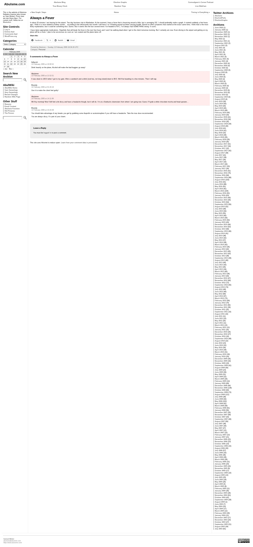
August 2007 (220, 421)
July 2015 (218, 209)
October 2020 (220, 68)
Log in (7, 30)
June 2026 (219, 28)
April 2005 (219, 484)
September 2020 (221, 70)
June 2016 (219, 184)
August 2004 (220, 502)
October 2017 (220, 148)
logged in (47, 133)
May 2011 (218, 321)
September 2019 (221, 97)
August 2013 (220, 260)
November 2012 (221, 280)
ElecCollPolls (220, 18)
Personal (42, 50)
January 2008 (220, 410)
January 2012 (220, 303)
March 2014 (219, 245)
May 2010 (218, 348)
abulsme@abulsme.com (12, 541)
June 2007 (219, 426)
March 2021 (219, 57)
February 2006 (220, 462)
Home (116, 12)
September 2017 (221, 151)
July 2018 (218, 128)
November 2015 (221, 200)
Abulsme (218, 16)
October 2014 (220, 229)
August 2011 (220, 314)
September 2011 (221, 312)
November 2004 (221, 495)
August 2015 (220, 207)
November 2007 (221, 415)
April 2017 (219, 162)
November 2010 (221, 334)
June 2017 (219, 157)
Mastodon (7, 22)
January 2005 (220, 491)
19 (25, 61)
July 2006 (218, 450)
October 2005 (220, 471)
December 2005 (221, 466)
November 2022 (221, 37)
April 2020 (219, 81)
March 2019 (219, 110)
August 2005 (220, 475)
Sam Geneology (11, 90)
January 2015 (220, 222)
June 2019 (219, 104)
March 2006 (219, 459)
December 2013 (221, 251)
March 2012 (219, 298)
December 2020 (221, 63)
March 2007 (219, 433)
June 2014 (219, 238)
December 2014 (221, 224)
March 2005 (219, 486)
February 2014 (220, 247)
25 (21, 64)
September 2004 (221, 500)
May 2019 (218, 106)
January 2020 (220, 88)
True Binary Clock (60, 6)
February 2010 (220, 354)
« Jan (5, 69)
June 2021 (219, 50)
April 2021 (219, 54)
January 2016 (220, 195)
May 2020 (218, 79)
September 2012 (221, 285)
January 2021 (220, 61)
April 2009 (219, 377)
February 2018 (220, 139)
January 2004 (220, 515)
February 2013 (220, 274)
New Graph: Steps (38, 12)
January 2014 (220, 249)
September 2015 (221, 204)
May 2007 (218, 428)
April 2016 (219, 189)
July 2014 (218, 236)
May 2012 (218, 294)
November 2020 (221, 66)
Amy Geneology (11, 92)
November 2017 (221, 146)
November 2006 (221, 441)
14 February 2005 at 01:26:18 (42, 87)
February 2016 (220, 193)
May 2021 (218, 52)
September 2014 (221, 231)
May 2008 (218, 401)
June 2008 (219, 399)
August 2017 (220, 153)
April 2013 (219, 269)
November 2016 (221, 173)
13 (5, 61)
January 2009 (220, 383)
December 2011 (221, 305)
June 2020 (219, 77)
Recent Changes (11, 95)
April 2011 (219, 323)
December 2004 (221, 493)
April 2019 (219, 108)
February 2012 (220, 301)
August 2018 (220, 126)
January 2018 (220, 142)
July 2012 (218, 289)
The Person (9, 113)
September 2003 (221, 524)
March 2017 (219, 164)
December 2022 (221, 34)
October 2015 (220, 202)
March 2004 (219, 511)
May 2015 (218, 213)
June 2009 (219, 372)
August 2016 (220, 180)
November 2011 (221, 307)
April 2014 (219, 242)
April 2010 (219, 350)
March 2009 (219, 379)
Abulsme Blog (59, 2)
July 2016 (218, 182)
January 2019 (220, 115)
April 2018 (219, 135)
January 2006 (220, 464)
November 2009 (221, 361)
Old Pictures (10, 111)
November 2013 (221, 254)
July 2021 (218, 48)
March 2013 (219, 271)
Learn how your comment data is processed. (79, 143)
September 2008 (221, 392)
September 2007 (221, 419)
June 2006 (219, 453)
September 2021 (221, 43)
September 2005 (221, 473)
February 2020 (220, 86)
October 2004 (220, 497)
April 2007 (219, 430)
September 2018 (221, 124)
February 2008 (220, 408)
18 (21, 61)
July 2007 (218, 424)
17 (18, 61)
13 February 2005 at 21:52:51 (42, 76)
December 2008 (221, 386)
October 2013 (220, 256)
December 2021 (221, 41)
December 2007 (221, 412)
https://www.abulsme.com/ (12, 543)
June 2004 (219, 504)
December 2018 (221, 117)
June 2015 (219, 211)
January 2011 (220, 330)
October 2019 (220, 95)
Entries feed (9, 32)
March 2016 (219, 191)
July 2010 (218, 343)
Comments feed (11, 34)
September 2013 (221, 258)
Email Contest (10, 106)
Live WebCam (200, 6)
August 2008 (220, 395)
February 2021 (220, 59)
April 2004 (219, 509)
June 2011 (219, 318)
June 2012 (219, 292)
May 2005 (218, 482)
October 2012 (220, 283)
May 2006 (218, 455)
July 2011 (218, 316)
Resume (8, 104)
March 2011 (219, 325)
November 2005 (221, 468)
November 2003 (221, 520)
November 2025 (221, 32)
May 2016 (218, 186)
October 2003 (220, 522)
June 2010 (219, 345)
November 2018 (221, 119)
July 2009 (218, 370)
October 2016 (220, 175)
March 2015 (219, 218)
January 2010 (220, 356)
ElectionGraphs (221, 20)
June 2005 (219, 480)
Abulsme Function (12, 109)
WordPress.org (11, 36)
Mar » (11, 69)
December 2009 (221, 359)
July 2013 (218, 262)
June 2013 (219, 265)
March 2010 (219, 352)
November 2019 (221, 92)
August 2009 (220, 368)
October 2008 (220, 390)
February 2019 (220, 113)
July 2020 (218, 75)
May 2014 (218, 240)
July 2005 (218, 477)
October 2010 (220, 336)
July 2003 (218, 529)
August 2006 (220, 448)
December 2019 (221, 90)
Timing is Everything (199, 12)
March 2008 (219, 406)
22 (11, 64)
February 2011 (220, 327)
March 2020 (219, 83)
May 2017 (218, 160)
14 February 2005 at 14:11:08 (42, 99)
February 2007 (220, 435)
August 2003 (220, 527)
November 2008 (221, 388)
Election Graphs (120, 2)
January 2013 (220, 276)
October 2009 (220, 363)
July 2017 (218, 155)
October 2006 (220, 444)
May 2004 (218, 506)
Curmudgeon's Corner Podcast (200, 2)
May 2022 (218, 39)
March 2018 (219, 137)
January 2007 (220, 437)
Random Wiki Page (12, 97)
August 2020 (220, 72)
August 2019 (220, 99)
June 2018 (219, 130)
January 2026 (220, 30)
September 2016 (221, 177)
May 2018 (218, 133)
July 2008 (218, 397)
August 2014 (220, 233)
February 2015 (220, 220)
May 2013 (218, 267)
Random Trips (120, 6)
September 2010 (221, 339)
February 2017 (220, 166)
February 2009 (220, 381)
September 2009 (221, 365)
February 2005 (220, 488)
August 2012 (220, 287)
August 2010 (220, 341)
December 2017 (221, 144)
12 (25, 59)
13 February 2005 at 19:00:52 (42, 64)
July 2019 (218, 101)
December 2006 (221, 439)
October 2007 (220, 417)
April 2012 (219, 296)
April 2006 (219, 457)
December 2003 (221, 518)
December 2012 (221, 278)
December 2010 (221, 332)
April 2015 (219, 216)
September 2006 (221, 446)
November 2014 (221, 227)
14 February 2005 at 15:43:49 (42, 110)
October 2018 (220, 122)
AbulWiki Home (11, 88)
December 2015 (221, 198)
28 (8, 66)
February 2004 (220, 513)
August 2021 (220, 45)
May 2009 (218, 374)
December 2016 (221, 171)
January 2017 (220, 169)
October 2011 (220, 309)
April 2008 (219, 403)
